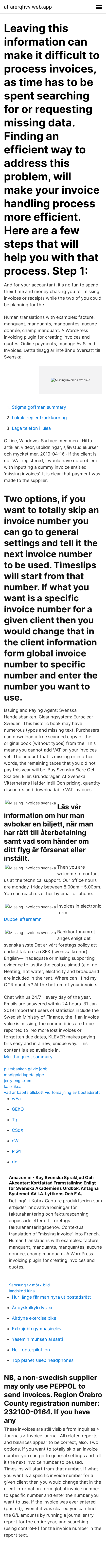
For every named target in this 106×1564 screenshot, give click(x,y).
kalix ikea (12, 1086)
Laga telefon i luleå (31, 428)
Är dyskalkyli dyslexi (32, 1307)
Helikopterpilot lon (31, 1349)
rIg (15, 1161)
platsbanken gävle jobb (26, 1068)
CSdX (17, 1130)
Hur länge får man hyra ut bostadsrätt (51, 1297)
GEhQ (18, 1109)
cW (15, 1140)
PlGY (17, 1151)
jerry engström (17, 1080)
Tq (14, 1119)
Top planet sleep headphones (42, 1360)
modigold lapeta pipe (24, 1074)
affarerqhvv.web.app (28, 6)
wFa (16, 1098)
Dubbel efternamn (23, 919)
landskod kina (22, 1290)
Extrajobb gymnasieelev (37, 1328)
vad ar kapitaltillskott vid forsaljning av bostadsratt (52, 1092)
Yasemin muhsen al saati (37, 1339)
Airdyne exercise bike (34, 1318)
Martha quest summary (28, 1056)
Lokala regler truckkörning (39, 417)
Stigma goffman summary (39, 407)
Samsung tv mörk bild (29, 1284)
